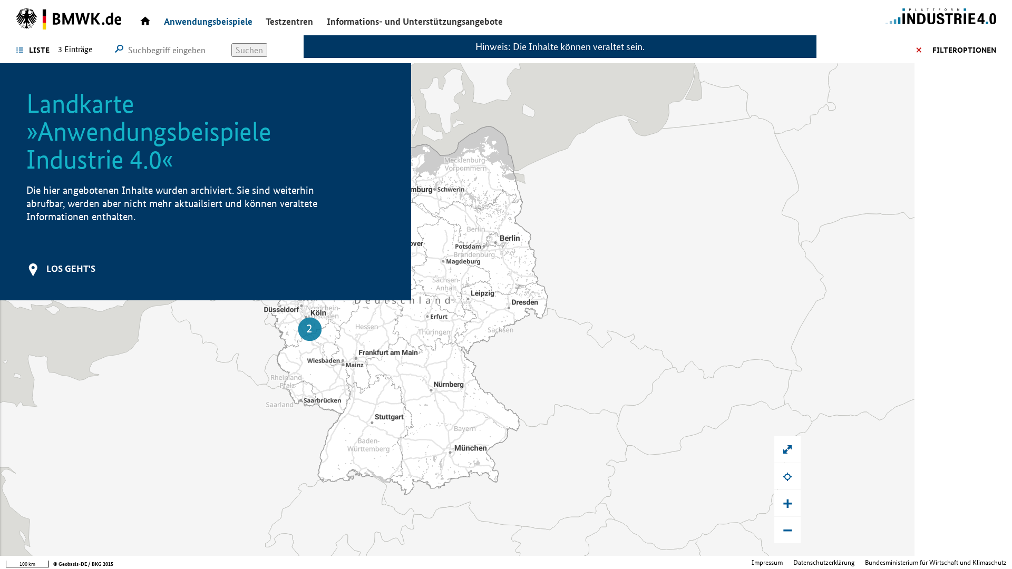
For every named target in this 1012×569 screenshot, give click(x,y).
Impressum (767, 562)
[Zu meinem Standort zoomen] (787, 476)
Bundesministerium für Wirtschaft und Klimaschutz (936, 562)
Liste (39, 50)
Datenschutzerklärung (823, 562)
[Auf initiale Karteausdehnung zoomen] (787, 449)
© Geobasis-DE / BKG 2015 (83, 564)
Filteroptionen (964, 50)
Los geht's (70, 268)
